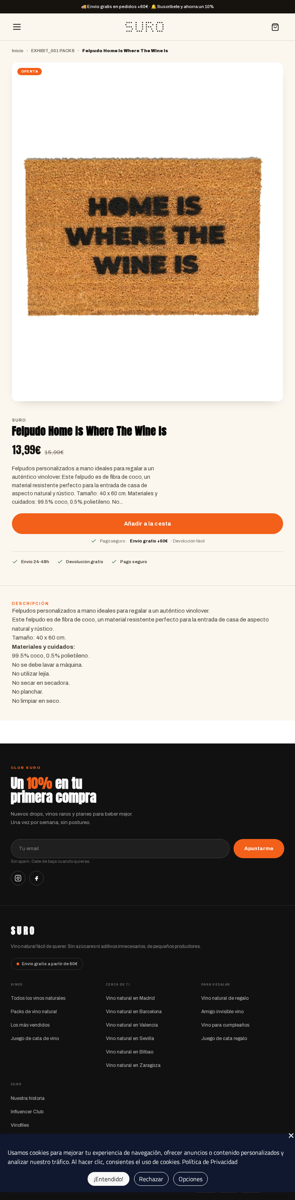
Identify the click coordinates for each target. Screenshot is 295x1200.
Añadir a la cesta (147, 524)
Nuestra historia (28, 1098)
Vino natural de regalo (225, 998)
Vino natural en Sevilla (130, 1038)
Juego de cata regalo (224, 1038)
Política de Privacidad (209, 1161)
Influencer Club (27, 1111)
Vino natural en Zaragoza (133, 1065)
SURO (23, 931)
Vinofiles (20, 1125)
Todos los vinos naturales (38, 998)
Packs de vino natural (34, 1011)
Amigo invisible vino (222, 1011)
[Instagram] (18, 878)
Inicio (17, 50)
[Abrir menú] (17, 27)
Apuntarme (258, 848)
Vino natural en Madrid (130, 998)
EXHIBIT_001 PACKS (53, 50)
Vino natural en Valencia (132, 1025)
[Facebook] (36, 878)
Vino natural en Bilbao (129, 1052)
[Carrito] (275, 27)
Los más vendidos (30, 1025)
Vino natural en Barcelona (134, 1011)
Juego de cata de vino (35, 1038)
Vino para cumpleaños (225, 1025)
